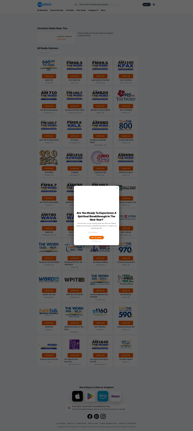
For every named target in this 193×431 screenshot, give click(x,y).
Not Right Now (96, 241)
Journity (114, 247)
